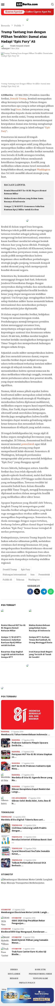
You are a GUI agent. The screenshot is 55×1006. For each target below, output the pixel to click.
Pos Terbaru (9, 696)
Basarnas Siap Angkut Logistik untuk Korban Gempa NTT (12, 654)
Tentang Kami (40, 978)
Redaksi (14, 978)
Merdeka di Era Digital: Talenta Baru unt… (23, 819)
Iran (18, 109)
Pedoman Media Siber (40, 974)
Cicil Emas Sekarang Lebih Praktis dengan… (29, 829)
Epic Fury (25, 569)
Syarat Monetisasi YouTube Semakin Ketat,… (31, 852)
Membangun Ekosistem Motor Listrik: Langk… (25, 912)
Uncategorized (19, 798)
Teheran (20, 579)
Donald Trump (18, 98)
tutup (4, 989)
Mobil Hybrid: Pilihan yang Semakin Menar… (30, 941)
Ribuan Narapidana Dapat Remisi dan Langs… (31, 790)
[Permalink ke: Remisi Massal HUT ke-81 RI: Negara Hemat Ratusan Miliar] (13, 616)
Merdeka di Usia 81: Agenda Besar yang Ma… (32, 779)
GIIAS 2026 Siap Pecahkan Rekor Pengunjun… (28, 922)
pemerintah (27, 444)
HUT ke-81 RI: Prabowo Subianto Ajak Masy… (31, 767)
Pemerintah (44, 574)
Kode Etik (40, 969)
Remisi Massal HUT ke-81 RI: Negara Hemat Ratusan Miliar (13, 628)
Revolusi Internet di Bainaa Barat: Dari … (32, 841)
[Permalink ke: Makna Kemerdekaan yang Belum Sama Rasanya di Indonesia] (41, 616)
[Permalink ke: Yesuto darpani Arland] (5, 47)
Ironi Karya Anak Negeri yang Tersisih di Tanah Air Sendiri (40, 654)
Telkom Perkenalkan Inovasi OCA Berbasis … (29, 864)
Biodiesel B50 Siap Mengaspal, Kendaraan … (24, 931)
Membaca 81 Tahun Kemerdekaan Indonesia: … (25, 734)
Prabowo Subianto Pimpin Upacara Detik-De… (30, 744)
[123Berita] (27, 4)
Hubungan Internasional (14, 574)
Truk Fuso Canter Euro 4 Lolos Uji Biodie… (29, 953)
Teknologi (7, 812)
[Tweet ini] (37, 592)
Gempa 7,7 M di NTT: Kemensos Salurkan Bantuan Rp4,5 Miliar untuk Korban (11, 641)
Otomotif (7, 874)
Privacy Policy (27, 983)
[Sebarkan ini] (30, 592)
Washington (43, 169)
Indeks (14, 969)
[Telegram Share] (44, 592)
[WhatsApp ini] (51, 592)
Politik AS (7, 579)
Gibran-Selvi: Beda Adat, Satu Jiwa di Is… (31, 802)
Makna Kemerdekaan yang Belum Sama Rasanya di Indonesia (39, 628)
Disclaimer (14, 974)
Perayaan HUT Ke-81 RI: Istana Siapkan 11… (32, 755)
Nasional (5, 732)
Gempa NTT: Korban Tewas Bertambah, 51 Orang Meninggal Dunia (40, 640)
